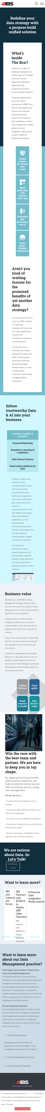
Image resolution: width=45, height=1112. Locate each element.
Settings (26, 1109)
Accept (18, 1109)
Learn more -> (18, 937)
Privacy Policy (30, 1093)
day (30, 1086)
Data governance (11, 1042)
